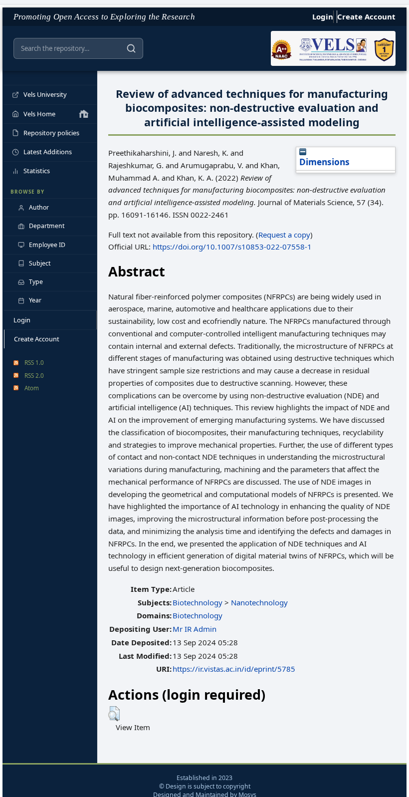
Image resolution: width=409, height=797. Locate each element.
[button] (114, 713)
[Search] (131, 48)
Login (322, 16)
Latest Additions (47, 151)
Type (36, 281)
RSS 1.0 (34, 362)
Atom (31, 388)
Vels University (45, 94)
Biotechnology (197, 602)
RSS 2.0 (34, 375)
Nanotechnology (259, 602)
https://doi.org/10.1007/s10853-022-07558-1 (232, 247)
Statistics (36, 170)
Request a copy (284, 235)
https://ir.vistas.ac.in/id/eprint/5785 (234, 669)
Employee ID (47, 245)
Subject (39, 263)
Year (35, 300)
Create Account (366, 16)
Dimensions (324, 162)
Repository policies (51, 132)
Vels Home (39, 113)
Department (46, 226)
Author (39, 207)
